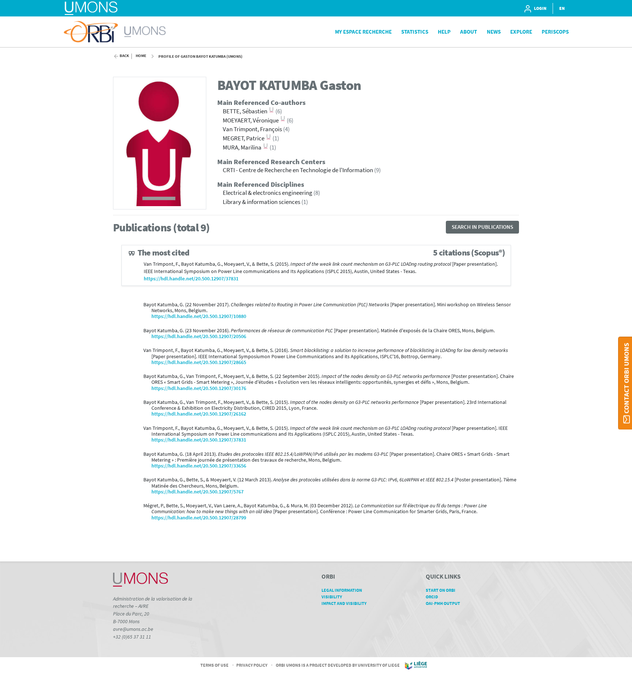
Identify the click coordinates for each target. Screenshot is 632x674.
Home (141, 55)
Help (444, 31)
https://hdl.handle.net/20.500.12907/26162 (198, 414)
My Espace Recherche (363, 31)
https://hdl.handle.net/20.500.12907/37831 (191, 279)
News (494, 31)
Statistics (414, 31)
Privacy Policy (251, 665)
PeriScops (555, 31)
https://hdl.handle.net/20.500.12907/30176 (198, 388)
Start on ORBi (440, 590)
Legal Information (341, 590)
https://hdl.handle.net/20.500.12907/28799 (198, 518)
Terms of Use (214, 665)
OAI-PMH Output (443, 603)
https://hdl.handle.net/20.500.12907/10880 (198, 316)
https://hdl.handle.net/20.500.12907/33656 (198, 466)
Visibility (331, 596)
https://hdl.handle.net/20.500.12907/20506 (198, 336)
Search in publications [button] (482, 226)
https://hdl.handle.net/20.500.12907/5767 (197, 492)
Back (124, 55)
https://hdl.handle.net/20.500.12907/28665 (198, 362)
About (468, 31)
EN (562, 8)
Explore (521, 31)
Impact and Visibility (343, 603)
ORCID (432, 596)
